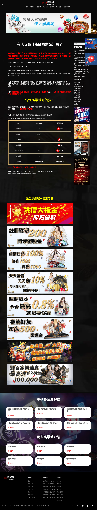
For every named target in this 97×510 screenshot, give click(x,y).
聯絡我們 (58, 7)
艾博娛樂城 (77, 101)
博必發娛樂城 (77, 99)
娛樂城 (59, 483)
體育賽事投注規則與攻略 (49, 489)
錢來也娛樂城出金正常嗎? (80, 60)
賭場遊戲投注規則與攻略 (49, 486)
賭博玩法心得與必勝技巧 (49, 483)
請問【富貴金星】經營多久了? (77, 423)
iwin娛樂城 (41, 447)
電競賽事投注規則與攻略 (49, 497)
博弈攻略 (39, 7)
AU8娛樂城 (77, 91)
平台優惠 (45, 7)
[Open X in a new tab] (77, 506)
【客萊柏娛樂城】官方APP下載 (19, 423)
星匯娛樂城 (60, 497)
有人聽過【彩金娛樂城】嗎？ (81, 69)
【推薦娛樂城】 (66, 7)
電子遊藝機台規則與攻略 (49, 494)
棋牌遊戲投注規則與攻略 (49, 492)
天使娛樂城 (70, 447)
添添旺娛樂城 (77, 89)
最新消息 (32, 7)
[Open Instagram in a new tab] (83, 506)
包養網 (59, 481)
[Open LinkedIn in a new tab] (87, 506)
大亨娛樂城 (77, 95)
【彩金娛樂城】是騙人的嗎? (47, 409)
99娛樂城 (40, 459)
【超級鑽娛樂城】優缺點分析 (47, 423)
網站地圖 (59, 500)
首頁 (27, 7)
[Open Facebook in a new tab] (73, 506)
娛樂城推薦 (60, 492)
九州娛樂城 (12, 459)
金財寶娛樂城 (71, 459)
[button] (8, 23)
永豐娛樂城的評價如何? (80, 76)
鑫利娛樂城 (77, 82)
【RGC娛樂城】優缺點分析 (81, 71)
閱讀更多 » (11, 415)
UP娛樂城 (76, 85)
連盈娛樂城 (77, 97)
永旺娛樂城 (77, 93)
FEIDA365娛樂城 (78, 86)
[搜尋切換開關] (3, 4)
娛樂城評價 (60, 494)
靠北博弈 (52, 7)
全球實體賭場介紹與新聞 (49, 481)
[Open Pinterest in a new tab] (92, 506)
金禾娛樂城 (12, 447)
